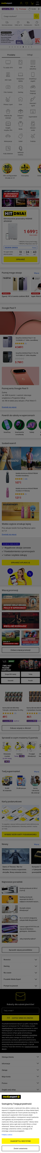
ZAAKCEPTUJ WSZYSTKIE (20, 1141)
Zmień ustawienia (20, 1148)
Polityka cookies (7, 1135)
